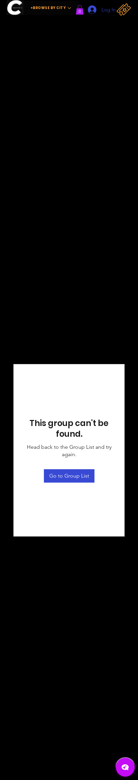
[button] (80, 9)
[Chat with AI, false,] (125, 767)
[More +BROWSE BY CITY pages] (69, 8)
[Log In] (90, 9)
